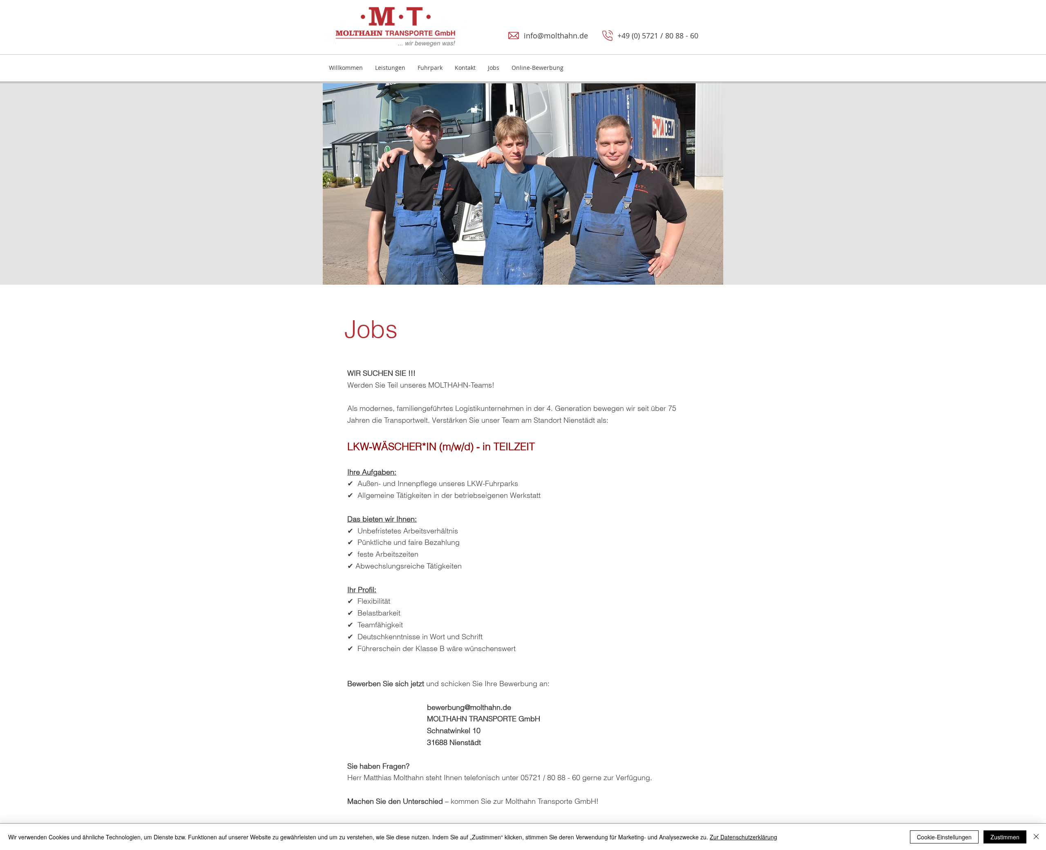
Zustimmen (1004, 837)
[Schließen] (1036, 836)
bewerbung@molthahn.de (429, 707)
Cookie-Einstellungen (944, 837)
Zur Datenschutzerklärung (743, 837)
